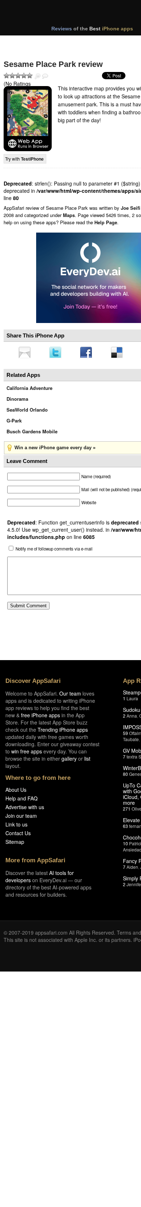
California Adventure (29, 390)
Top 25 (61, 42)
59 (125, 735)
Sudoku (131, 711)
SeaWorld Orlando (27, 411)
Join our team (21, 817)
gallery (69, 760)
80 (125, 776)
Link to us (16, 826)
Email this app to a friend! (25, 353)
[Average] (18, 75)
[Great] (24, 75)
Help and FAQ (21, 800)
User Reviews (45, 76)
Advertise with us (24, 809)
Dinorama (17, 401)
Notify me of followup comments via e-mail (54, 551)
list (87, 760)
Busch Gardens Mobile (32, 433)
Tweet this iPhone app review (57, 353)
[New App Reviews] (24, 42)
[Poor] (12, 75)
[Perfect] (30, 75)
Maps (69, 215)
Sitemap (14, 843)
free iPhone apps (40, 717)
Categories (98, 42)
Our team (70, 695)
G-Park (14, 422)
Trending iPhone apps (63, 731)
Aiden (132, 869)
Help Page (105, 222)
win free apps (26, 753)
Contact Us (18, 835)
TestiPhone (32, 159)
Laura (132, 700)
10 (125, 845)
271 (127, 811)
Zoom (37, 76)
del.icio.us (120, 353)
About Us (15, 791)
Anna (132, 718)
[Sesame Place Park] (28, 118)
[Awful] (6, 75)
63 (125, 828)
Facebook (88, 353)
